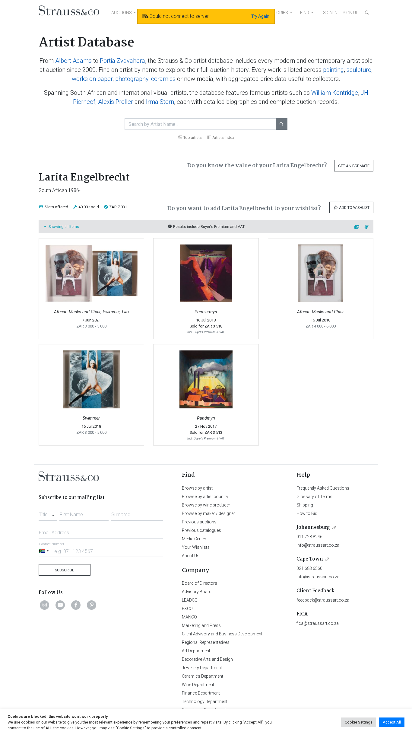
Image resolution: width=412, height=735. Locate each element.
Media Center (194, 538)
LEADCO (190, 600)
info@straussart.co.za (317, 545)
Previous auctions (199, 521)
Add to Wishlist (353, 207)
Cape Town (309, 559)
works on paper (92, 78)
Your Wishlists (196, 547)
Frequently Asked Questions (322, 488)
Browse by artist (197, 488)
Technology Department (204, 701)
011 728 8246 (309, 536)
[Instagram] (45, 605)
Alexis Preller (115, 101)
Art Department (196, 650)
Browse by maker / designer (208, 513)
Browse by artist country (205, 496)
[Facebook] (76, 605)
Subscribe (64, 570)
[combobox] (48, 513)
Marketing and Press (201, 625)
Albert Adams (73, 60)
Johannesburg (313, 527)
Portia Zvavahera (122, 60)
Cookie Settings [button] (358, 722)
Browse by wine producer (206, 505)
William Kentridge (334, 92)
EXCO (187, 608)
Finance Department (201, 693)
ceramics (163, 78)
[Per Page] (357, 227)
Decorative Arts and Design (207, 659)
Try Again (260, 16)
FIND (304, 12)
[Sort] (367, 227)
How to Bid (306, 513)
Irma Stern (160, 101)
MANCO (189, 617)
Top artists (192, 137)
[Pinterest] (92, 605)
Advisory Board (196, 591)
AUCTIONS (121, 12)
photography (131, 78)
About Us (190, 555)
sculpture (359, 69)
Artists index (223, 137)
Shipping (304, 505)
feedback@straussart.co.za (322, 600)
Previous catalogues (201, 530)
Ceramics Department (202, 676)
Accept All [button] (392, 722)
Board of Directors (199, 583)
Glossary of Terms (314, 496)
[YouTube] (60, 605)
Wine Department (198, 684)
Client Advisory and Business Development (222, 633)
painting (333, 69)
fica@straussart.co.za (317, 623)
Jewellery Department (202, 667)
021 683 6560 (309, 568)
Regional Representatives (206, 642)
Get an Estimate (353, 166)
